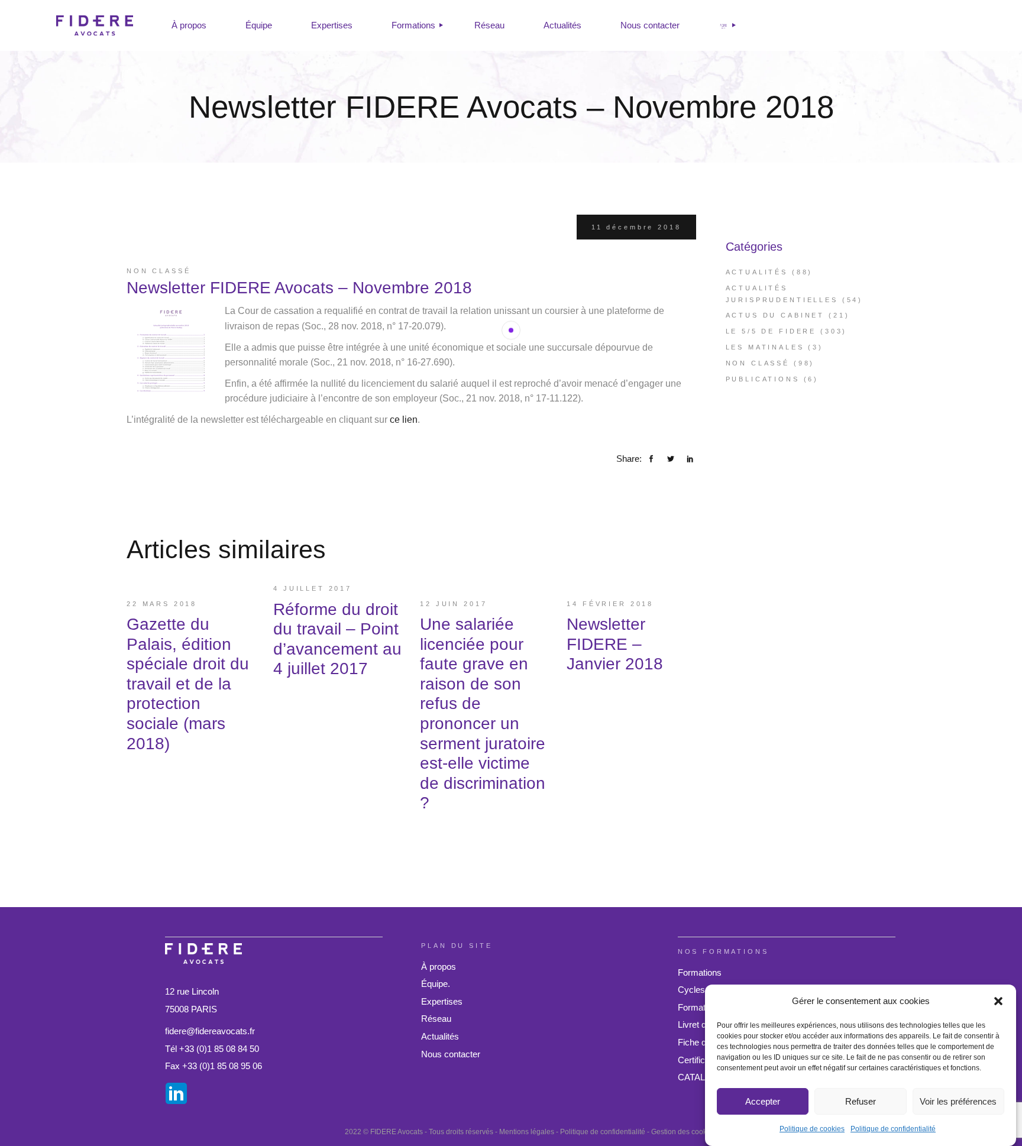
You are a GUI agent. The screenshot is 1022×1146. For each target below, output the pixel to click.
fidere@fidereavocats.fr (210, 1031)
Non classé (159, 270)
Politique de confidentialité (893, 1129)
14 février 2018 (610, 603)
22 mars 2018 (162, 603)
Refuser (860, 1101)
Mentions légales (526, 1132)
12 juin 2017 (453, 603)
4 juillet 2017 (312, 588)
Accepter (762, 1101)
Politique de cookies (812, 1129)
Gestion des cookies (683, 1132)
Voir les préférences (958, 1101)
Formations (700, 972)
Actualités (757, 272)
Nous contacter (450, 1054)
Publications (763, 379)
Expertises (442, 1001)
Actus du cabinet (775, 315)
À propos (438, 967)
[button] (998, 1001)
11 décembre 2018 (636, 227)
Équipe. (435, 984)
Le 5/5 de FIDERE (771, 331)
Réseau (436, 1019)
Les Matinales (765, 347)
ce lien (404, 420)
